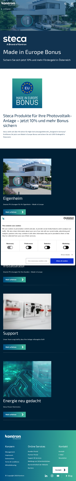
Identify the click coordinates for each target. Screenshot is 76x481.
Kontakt (61, 451)
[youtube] (58, 476)
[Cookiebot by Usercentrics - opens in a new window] (65, 218)
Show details (65, 255)
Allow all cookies (62, 261)
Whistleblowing (10, 465)
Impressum (9, 455)
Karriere (31, 468)
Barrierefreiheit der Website (38, 465)
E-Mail (61, 455)
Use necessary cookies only (37, 261)
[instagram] (52, 476)
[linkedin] (46, 476)
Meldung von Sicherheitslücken (39, 461)
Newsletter (63, 458)
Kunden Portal (33, 451)
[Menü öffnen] (72, 4)
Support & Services (34, 458)
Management (10, 452)
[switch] (28, 247)
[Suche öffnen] (65, 4)
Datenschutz (9, 459)
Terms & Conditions (12, 462)
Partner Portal (33, 455)
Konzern (9, 446)
